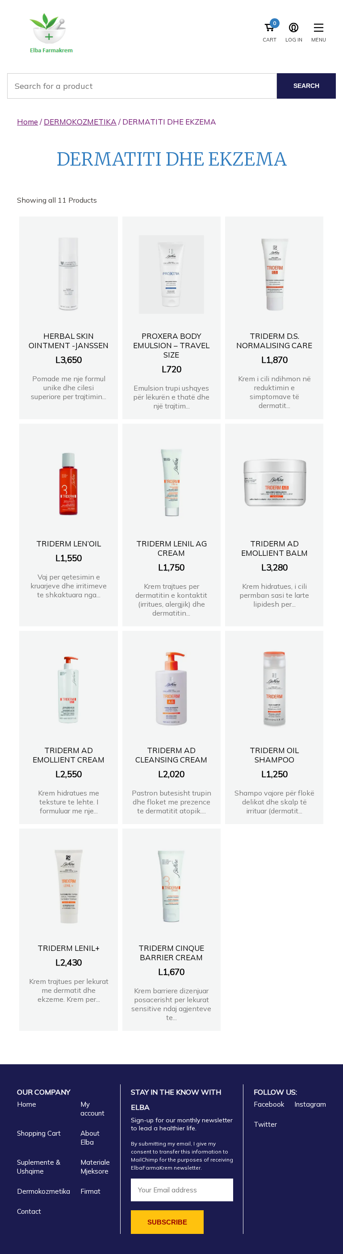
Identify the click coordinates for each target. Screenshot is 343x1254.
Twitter (265, 1124)
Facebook (269, 1104)
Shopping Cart (39, 1133)
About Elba (90, 1137)
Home (27, 121)
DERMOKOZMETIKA (80, 121)
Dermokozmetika (43, 1191)
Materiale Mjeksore (95, 1166)
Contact (29, 1211)
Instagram (310, 1104)
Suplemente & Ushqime (38, 1166)
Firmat (90, 1191)
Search (306, 85)
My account (92, 1108)
